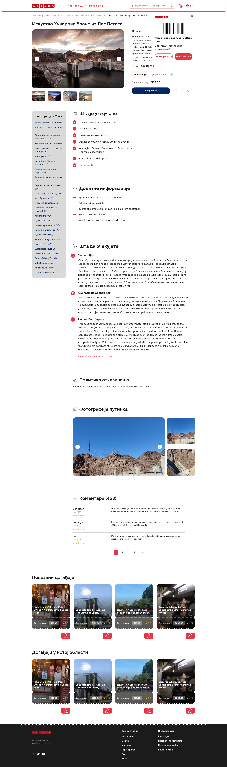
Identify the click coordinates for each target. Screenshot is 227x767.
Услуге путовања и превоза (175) (49, 129)
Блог (124, 754)
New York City (183, 56)
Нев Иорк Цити (164, 56)
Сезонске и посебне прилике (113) (45, 163)
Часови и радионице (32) (47, 225)
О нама (125, 741)
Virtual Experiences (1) (45, 263)
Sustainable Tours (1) (45, 249)
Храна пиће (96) (43, 216)
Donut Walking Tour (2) (46, 258)
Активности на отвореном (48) (48, 179)
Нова (124, 758)
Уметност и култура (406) (48, 239)
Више (66, 637)
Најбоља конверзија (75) (47, 230)
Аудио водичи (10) (44, 234)
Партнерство (128, 750)
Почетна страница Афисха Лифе (47, 15)
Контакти (126, 745)
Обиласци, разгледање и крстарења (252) (47, 137)
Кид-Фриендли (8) (44, 198)
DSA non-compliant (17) (46, 272)
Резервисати (151, 90)
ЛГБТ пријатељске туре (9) (49, 193)
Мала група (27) (42, 156)
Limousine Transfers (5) (46, 253)
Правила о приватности (170, 741)
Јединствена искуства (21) (48, 122)
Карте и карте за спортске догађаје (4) (48, 150)
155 (135, 552)
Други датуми (159, 74)
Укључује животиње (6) (47, 203)
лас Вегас (69, 15)
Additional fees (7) (44, 268)
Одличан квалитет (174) (46, 220)
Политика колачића (168, 745)
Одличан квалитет (98, 15)
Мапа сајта (163, 736)
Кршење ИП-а (165, 750)
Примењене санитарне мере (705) (46, 171)
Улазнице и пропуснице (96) (49, 143)
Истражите (96, 5)
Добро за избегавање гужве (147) (46, 209)
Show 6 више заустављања (93, 356)
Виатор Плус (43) (43, 244)
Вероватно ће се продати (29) (48, 187)
